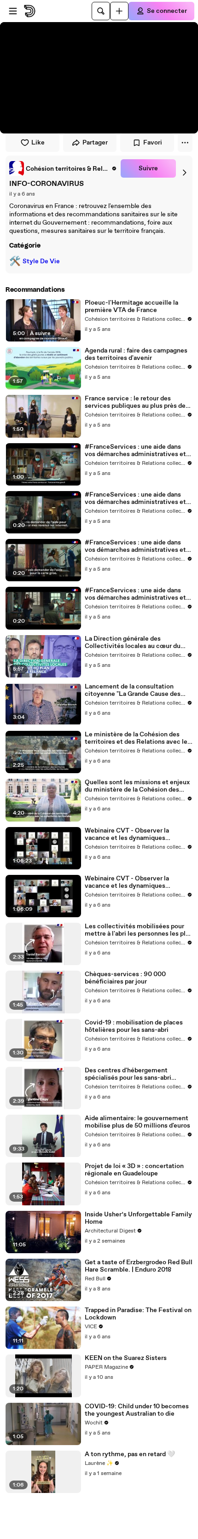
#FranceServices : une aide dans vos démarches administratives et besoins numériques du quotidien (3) (135, 498)
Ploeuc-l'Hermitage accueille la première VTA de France (131, 306)
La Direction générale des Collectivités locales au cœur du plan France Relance (133, 642)
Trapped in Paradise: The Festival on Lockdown (138, 1314)
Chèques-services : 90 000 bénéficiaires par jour (125, 978)
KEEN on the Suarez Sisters (126, 1358)
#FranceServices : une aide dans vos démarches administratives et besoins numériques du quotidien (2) (135, 546)
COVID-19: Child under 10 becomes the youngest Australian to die (137, 1410)
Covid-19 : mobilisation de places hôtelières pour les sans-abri (134, 1026)
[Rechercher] (101, 11)
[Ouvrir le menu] (13, 11)
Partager (95, 143)
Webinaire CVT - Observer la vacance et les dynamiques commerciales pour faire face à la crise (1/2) (133, 882)
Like (38, 143)
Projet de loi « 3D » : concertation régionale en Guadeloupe (134, 1170)
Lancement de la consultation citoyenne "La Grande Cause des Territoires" (133, 690)
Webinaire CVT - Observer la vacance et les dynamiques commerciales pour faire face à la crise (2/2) (133, 834)
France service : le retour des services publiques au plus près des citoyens (137, 402)
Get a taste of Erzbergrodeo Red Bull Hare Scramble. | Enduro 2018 (138, 1266)
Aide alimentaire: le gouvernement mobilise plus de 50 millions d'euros (137, 1122)
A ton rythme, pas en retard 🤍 (130, 1454)
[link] (63, 168)
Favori (152, 143)
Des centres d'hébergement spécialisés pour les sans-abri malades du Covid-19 (128, 1074)
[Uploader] (119, 11)
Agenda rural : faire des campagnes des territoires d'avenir (136, 354)
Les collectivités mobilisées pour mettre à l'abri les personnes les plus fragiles (138, 930)
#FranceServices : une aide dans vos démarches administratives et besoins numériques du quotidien (135, 450)
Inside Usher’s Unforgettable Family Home (138, 1218)
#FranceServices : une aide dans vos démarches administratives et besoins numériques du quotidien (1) (138, 594)
